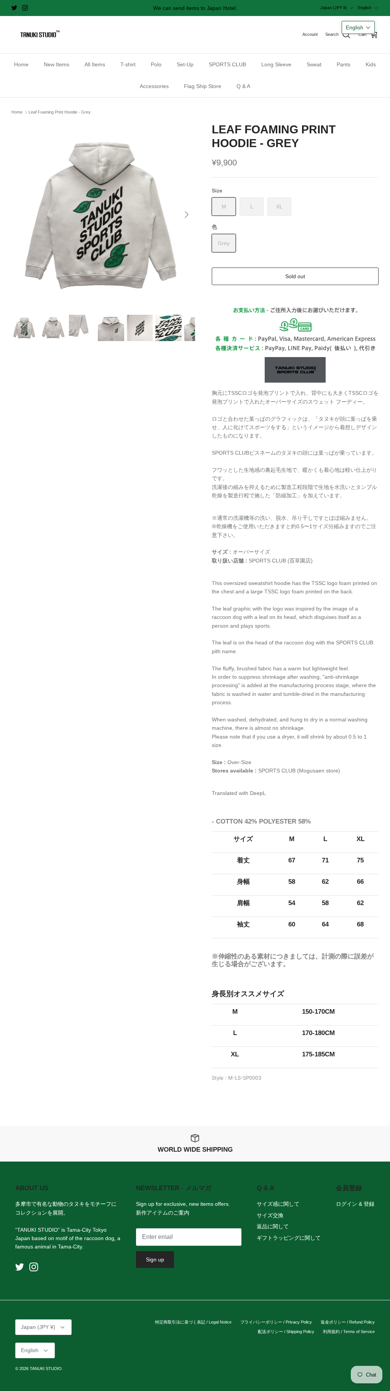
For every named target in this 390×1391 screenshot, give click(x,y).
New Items (56, 64)
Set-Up (185, 64)
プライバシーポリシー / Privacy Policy (276, 1322)
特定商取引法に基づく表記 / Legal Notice (193, 1322)
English (364, 7)
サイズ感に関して (278, 1204)
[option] (103, 214)
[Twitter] (14, 8)
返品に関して (273, 1226)
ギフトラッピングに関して (289, 1238)
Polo (156, 64)
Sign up (155, 1259)
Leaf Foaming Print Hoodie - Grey (60, 112)
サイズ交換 (270, 1215)
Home (21, 64)
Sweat (314, 64)
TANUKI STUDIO (46, 1368)
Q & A (243, 86)
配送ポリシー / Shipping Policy (286, 1331)
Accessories (154, 86)
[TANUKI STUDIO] (38, 35)
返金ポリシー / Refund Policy (348, 1322)
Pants (343, 64)
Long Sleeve (276, 64)
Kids (371, 64)
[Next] (186, 214)
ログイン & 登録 (355, 1204)
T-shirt (128, 64)
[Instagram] (25, 8)
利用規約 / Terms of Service (349, 1331)
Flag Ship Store (202, 86)
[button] (358, 27)
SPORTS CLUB (227, 64)
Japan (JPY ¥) (333, 7)
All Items (95, 64)
